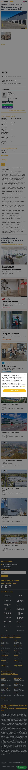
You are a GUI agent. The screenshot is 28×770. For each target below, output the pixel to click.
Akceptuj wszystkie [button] (14, 390)
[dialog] (14, 385)
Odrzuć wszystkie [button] (14, 394)
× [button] (25, 374)
